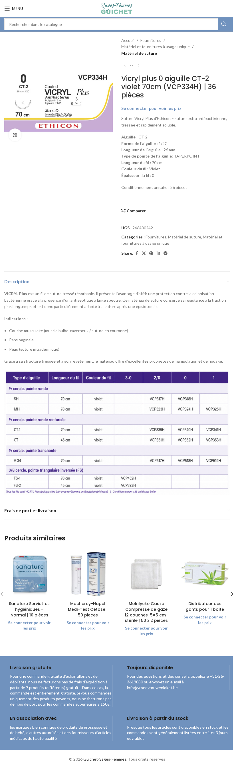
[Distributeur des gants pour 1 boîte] (205, 574)
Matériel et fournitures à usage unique (155, 46)
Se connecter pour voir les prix (151, 108)
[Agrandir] (15, 134)
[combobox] (117, 24)
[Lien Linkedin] (158, 253)
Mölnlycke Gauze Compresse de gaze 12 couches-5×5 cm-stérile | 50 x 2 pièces (146, 612)
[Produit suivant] (138, 65)
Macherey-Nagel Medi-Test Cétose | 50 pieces (88, 609)
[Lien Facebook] (136, 253)
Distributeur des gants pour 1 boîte (205, 606)
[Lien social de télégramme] (165, 253)
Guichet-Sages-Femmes (104, 759)
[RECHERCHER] (224, 24)
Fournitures (150, 40)
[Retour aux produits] (131, 65)
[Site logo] (117, 8)
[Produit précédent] (124, 65)
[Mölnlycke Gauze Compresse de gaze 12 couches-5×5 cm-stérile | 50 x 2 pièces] (146, 574)
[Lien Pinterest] (151, 253)
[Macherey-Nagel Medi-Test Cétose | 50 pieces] (88, 574)
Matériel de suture (139, 53)
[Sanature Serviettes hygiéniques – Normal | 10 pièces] (29, 574)
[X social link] (144, 253)
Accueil (127, 40)
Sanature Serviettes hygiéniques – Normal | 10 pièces (29, 609)
